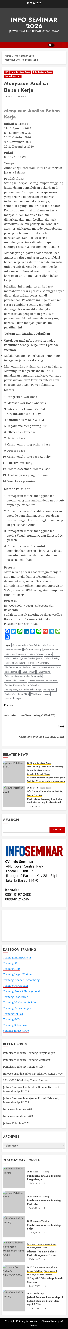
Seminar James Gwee (16, 1030)
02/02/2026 (34, 1308)
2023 (29, 763)
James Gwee (50, 1244)
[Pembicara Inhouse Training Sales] (14, 1226)
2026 (29, 1172)
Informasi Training (32, 649)
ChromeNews (48, 1321)
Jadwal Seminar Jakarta (32, 658)
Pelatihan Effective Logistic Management (47, 777)
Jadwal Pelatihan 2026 (16, 1123)
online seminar (28, 671)
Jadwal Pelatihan (50, 649)
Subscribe (64, 45)
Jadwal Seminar (12, 76)
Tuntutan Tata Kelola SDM (17, 694)
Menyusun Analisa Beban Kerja (46, 667)
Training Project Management (21, 991)
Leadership (38, 1293)
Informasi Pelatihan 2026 (18, 1116)
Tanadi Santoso (44, 1274)
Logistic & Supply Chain (38, 774)
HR (6, 72)
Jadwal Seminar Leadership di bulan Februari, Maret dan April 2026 (45, 1300)
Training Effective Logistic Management (46, 781)
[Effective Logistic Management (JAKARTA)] (14, 772)
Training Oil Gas (13, 1014)
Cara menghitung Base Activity (26, 645)
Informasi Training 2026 (18, 1109)
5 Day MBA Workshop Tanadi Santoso (25, 1080)
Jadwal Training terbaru (38, 662)
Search (11, 819)
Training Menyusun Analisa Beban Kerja (23, 689)
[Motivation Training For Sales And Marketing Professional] (14, 796)
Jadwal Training (52, 658)
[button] (58, 45)
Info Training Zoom (42, 72)
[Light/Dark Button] (51, 45)
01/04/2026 (34, 1259)
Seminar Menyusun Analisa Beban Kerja (23, 685)
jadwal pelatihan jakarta (15, 653)
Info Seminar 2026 (34, 23)
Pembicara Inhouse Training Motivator (26, 1060)
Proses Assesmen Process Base (43, 680)
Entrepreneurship (41, 1267)
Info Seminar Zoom (21, 72)
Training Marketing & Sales (20, 1002)
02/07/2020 (22, 96)
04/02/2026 (34, 1286)
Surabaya (31, 1274)
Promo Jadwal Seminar (15, 680)
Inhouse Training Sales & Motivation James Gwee (33, 1073)
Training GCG (11, 1019)
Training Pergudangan (17, 1008)
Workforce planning (40, 694)
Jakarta (46, 770)
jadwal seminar (12, 658)
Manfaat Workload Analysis (17, 667)
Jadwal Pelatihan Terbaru (40, 653)
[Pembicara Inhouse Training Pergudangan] (14, 1177)
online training (43, 671)
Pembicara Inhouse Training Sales (24, 1066)
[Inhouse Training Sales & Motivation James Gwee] (14, 1251)
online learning (12, 671)
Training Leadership (15, 997)
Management (50, 1271)
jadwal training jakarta (15, 662)
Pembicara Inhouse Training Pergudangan (29, 1053)
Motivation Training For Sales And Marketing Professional (44, 800)
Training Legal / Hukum (17, 974)
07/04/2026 (34, 1233)
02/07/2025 (34, 807)
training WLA (50, 689)
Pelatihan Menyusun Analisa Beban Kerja (23, 676)
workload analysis (13, 698)
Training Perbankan (15, 985)
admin (9, 96)
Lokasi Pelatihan (35, 1271)
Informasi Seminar (13, 649)
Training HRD (11, 968)
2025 (29, 788)
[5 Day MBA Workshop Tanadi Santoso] (14, 1276)
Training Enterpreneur (17, 957)
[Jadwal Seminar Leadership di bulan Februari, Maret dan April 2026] (14, 1300)
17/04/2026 (34, 1183)
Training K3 (10, 963)
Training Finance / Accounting (21, 980)
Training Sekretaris (15, 1025)
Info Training (48, 645)
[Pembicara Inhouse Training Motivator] (14, 1202)
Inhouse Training (54, 766)
